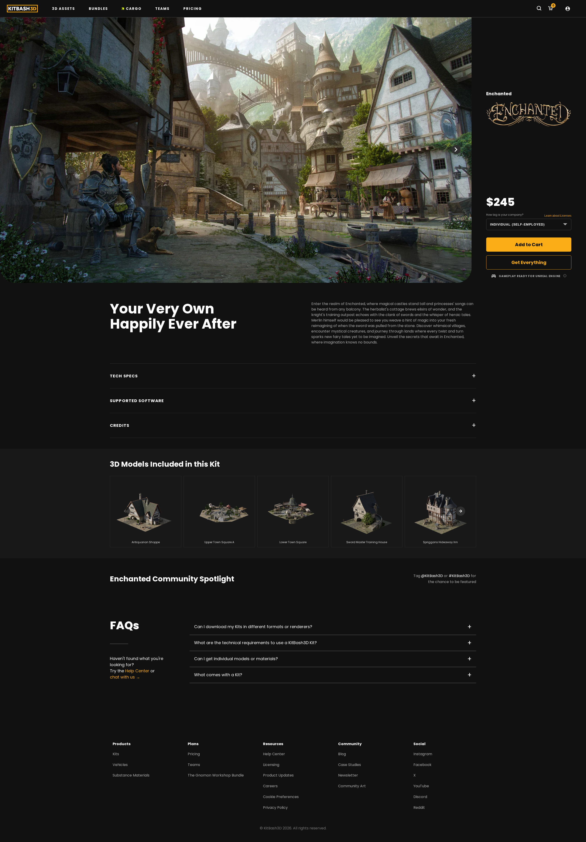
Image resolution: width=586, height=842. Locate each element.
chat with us (122, 677)
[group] (145, 511)
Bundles (98, 8)
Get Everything (528, 262)
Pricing (192, 8)
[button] (456, 149)
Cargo (133, 8)
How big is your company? (505, 215)
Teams (162, 8)
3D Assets (63, 8)
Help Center (137, 671)
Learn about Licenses (557, 215)
